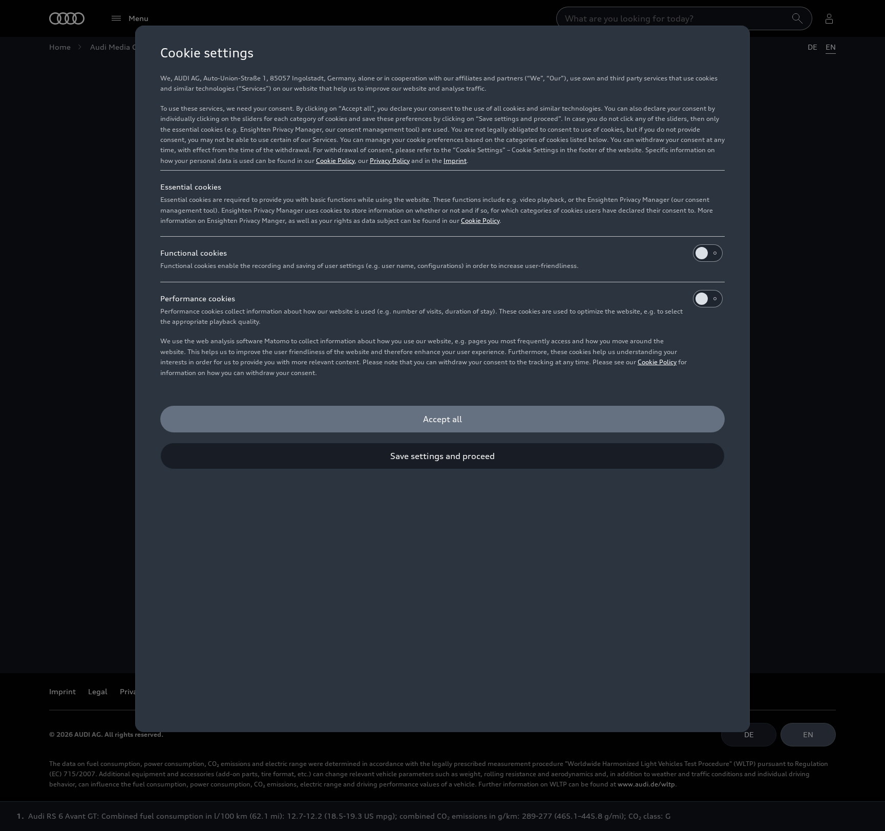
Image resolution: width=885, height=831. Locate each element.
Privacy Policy (390, 160)
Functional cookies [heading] (193, 252)
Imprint (455, 160)
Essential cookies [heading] (190, 186)
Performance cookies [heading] (197, 298)
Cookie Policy (335, 160)
